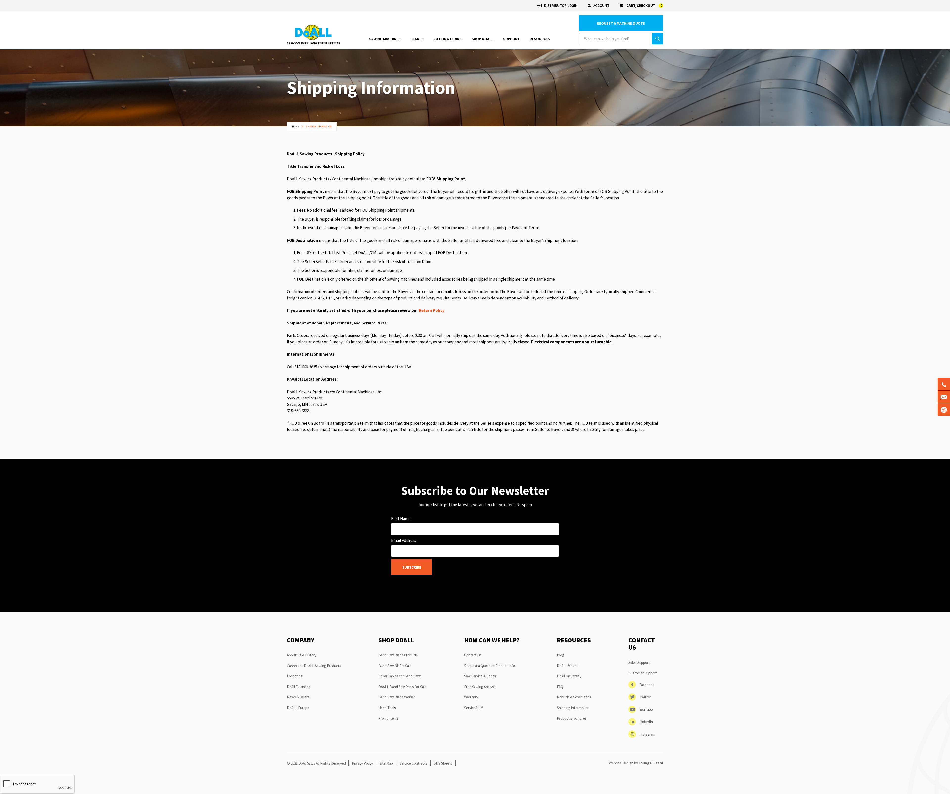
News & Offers (298, 697)
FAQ (560, 686)
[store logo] (313, 34)
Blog (560, 655)
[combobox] (621, 38)
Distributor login (561, 5)
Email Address (403, 540)
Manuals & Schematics (574, 697)
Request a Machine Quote (621, 23)
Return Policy (431, 310)
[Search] (657, 38)
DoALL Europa (298, 707)
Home (295, 126)
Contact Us (473, 655)
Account (601, 5)
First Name (401, 518)
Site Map (386, 763)
